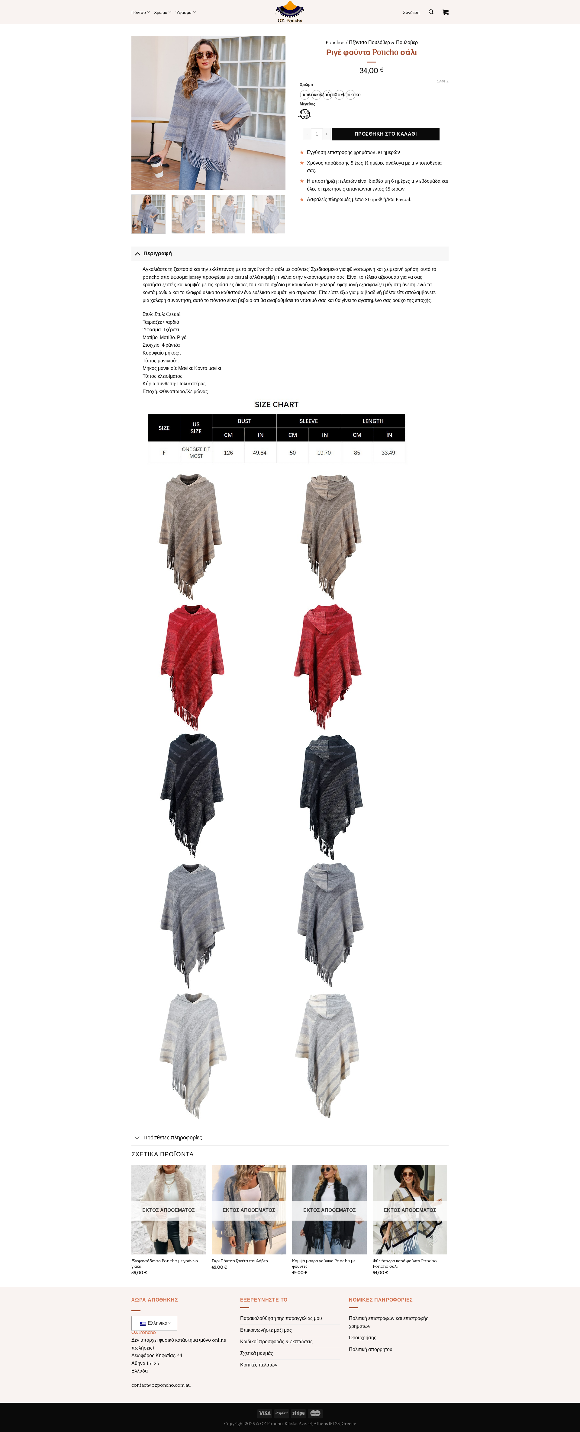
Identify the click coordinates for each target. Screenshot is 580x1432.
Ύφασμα (184, 12)
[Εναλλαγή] (137, 253)
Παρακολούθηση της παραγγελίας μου (281, 1318)
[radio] (304, 94)
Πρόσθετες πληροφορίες (172, 1138)
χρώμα (306, 85)
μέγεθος (307, 104)
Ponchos (335, 42)
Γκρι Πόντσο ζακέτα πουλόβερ (240, 1261)
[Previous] (142, 113)
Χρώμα (160, 12)
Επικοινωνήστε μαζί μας (266, 1330)
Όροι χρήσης (362, 1337)
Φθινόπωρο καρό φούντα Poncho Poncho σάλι (405, 1264)
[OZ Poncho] (290, 12)
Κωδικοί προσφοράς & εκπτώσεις (276, 1341)
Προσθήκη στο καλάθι (386, 134)
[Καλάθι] (446, 12)
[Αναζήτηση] (431, 12)
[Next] (274, 113)
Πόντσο (138, 12)
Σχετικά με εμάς (256, 1353)
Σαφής (443, 81)
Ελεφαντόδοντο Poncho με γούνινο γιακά (164, 1264)
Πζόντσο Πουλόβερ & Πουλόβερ (383, 42)
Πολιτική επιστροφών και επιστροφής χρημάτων (388, 1322)
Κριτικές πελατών (258, 1365)
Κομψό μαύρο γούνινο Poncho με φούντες (323, 1264)
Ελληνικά (157, 1323)
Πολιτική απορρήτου (370, 1349)
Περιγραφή (157, 254)
